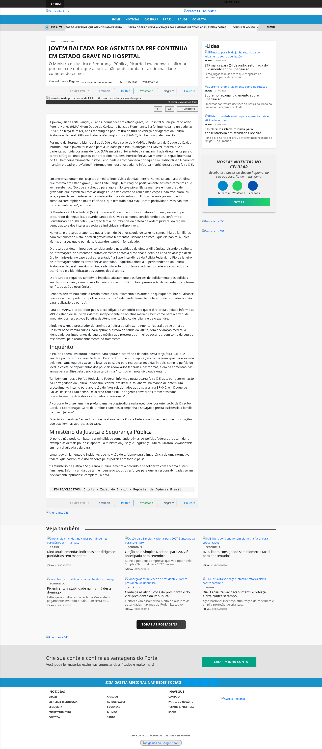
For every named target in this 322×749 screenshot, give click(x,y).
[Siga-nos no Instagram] (196, 682)
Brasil (168, 19)
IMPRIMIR (188, 109)
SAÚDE (110, 717)
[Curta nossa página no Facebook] (187, 682)
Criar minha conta (230, 662)
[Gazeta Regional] (57, 11)
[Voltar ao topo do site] (317, 449)
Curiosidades (115, 701)
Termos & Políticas (181, 706)
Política (54, 717)
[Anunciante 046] (57, 512)
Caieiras (151, 19)
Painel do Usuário (180, 701)
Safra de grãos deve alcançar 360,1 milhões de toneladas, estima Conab (172, 27)
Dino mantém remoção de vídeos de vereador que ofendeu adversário (68, 27)
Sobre (172, 712)
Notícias (132, 19)
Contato (199, 19)
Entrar (56, 3)
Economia (55, 706)
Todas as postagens (160, 624)
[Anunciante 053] (213, 221)
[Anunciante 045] (57, 637)
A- (158, 109)
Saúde (183, 19)
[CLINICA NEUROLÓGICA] (200, 11)
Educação (113, 706)
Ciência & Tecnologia (62, 701)
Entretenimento (59, 712)
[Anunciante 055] (213, 231)
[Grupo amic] (161, 745)
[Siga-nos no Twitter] (204, 682)
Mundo (111, 712)
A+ (169, 109)
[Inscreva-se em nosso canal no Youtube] (213, 682)
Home (116, 19)
